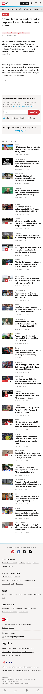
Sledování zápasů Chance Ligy (23, 652)
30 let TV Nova (36, 671)
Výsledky (27, 9)
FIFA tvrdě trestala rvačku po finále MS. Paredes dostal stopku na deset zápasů (28, 264)
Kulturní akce (23, 612)
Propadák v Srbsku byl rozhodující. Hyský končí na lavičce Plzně (26, 338)
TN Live (25, 3)
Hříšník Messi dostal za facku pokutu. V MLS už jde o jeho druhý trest (27, 149)
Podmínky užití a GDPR (24, 667)
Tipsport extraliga (30, 594)
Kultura (11, 566)
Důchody (22, 563)
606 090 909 (10, 633)
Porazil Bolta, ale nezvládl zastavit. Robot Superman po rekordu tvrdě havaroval (28, 484)
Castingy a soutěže (22, 671)
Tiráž (20, 624)
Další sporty (20, 159)
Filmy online (12, 648)
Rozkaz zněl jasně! (8, 584)
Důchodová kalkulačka (9, 612)
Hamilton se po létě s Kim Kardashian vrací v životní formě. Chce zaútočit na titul (28, 381)
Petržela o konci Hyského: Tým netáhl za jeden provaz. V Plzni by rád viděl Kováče (28, 309)
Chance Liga (12, 594)
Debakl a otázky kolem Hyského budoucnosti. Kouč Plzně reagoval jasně (27, 396)
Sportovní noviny (29, 580)
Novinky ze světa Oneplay (11, 655)
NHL (39, 594)
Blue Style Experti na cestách (12, 580)
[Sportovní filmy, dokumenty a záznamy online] (8, 129)
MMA (3, 598)
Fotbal (36, 9)
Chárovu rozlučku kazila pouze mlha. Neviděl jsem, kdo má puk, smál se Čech (28, 223)
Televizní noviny (7, 577)
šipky (17, 348)
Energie (4, 566)
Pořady (4, 648)
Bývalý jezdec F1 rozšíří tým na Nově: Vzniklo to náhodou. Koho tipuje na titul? (27, 281)
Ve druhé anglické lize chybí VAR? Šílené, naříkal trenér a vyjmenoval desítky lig (27, 192)
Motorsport (20, 276)
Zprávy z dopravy (17, 608)
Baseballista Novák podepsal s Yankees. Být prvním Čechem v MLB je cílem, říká (28, 455)
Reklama (5, 667)
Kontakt (12, 667)
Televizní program (8, 671)
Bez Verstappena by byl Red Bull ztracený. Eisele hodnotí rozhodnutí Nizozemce (27, 367)
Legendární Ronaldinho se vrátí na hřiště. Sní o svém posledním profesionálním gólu (26, 440)
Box (16, 494)
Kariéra (36, 667)
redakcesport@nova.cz (14, 637)
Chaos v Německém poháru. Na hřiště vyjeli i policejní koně (28, 237)
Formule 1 (19, 174)
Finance (36, 563)
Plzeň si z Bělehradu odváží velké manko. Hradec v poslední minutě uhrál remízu (27, 424)
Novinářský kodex (8, 628)
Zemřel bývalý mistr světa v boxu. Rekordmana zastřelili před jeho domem (27, 164)
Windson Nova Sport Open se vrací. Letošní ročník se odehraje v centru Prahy (28, 353)
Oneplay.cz (20, 131)
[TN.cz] (5, 3)
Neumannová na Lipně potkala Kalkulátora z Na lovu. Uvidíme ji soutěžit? (26, 324)
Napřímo (17, 577)
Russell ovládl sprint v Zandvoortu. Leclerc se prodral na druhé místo (25, 178)
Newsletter (27, 624)
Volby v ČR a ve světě (9, 563)
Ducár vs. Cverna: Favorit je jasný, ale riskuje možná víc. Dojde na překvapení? (27, 498)
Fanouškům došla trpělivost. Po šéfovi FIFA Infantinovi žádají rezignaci (27, 410)
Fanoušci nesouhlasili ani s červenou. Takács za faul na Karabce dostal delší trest (27, 513)
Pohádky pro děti (24, 648)
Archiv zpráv (12, 624)
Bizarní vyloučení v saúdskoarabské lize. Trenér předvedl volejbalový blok (27, 209)
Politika (29, 563)
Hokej (17, 219)
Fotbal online (6, 652)
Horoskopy (5, 608)
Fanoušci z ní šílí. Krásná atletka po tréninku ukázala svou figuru (27, 295)
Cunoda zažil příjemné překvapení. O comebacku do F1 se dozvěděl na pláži (28, 470)
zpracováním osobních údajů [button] (23, 106)
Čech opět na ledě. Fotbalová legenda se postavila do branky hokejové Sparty (28, 250)
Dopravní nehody (30, 608)
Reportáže (19, 584)
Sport (5, 14)
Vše (20, 9)
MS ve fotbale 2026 (9, 9)
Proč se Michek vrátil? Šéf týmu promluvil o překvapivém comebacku (28, 527)
